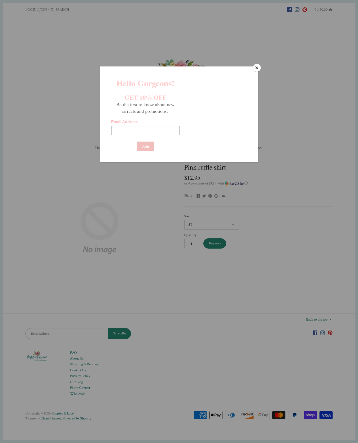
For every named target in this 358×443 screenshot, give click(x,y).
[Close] (257, 68)
